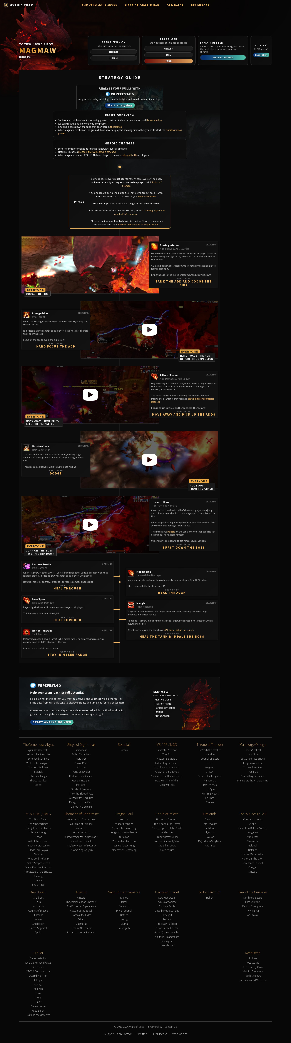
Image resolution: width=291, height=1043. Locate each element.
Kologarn (38, 980)
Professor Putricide (167, 923)
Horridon (210, 754)
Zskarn (81, 919)
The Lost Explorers (38, 767)
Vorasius (167, 754)
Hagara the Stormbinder (124, 832)
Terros (124, 902)
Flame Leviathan (38, 958)
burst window (154, 120)
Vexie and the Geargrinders (81, 819)
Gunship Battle (167, 906)
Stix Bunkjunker (81, 832)
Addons (253, 958)
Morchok (124, 819)
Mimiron (38, 988)
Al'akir (252, 823)
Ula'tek (38, 784)
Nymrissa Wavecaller (38, 750)
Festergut (167, 915)
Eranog (124, 897)
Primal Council (124, 910)
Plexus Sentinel (252, 750)
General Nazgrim (81, 780)
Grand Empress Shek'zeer (38, 867)
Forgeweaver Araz (252, 763)
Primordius (210, 780)
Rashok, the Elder (81, 915)
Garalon (38, 854)
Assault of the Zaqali (81, 910)
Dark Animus (210, 784)
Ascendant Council (252, 863)
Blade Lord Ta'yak (38, 850)
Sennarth (124, 906)
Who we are (179, 1034)
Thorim (38, 997)
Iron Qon (210, 789)
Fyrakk (38, 932)
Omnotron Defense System (252, 828)
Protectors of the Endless (38, 871)
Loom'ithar (253, 754)
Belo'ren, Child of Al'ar (167, 780)
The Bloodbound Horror (167, 823)
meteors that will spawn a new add (97, 152)
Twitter (142, 1034)
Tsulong (38, 876)
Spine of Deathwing (124, 845)
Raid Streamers (253, 975)
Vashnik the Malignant (38, 763)
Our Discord (159, 1034)
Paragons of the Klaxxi (81, 802)
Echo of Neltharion (81, 928)
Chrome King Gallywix (81, 850)
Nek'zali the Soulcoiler (38, 754)
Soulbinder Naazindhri (253, 758)
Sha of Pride (81, 763)
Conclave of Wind (252, 819)
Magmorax (81, 923)
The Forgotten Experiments (81, 906)
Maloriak (252, 845)
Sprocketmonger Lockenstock (81, 837)
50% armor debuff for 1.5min (178, 629)
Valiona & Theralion (252, 858)
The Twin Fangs (38, 776)
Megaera (209, 767)
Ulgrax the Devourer (167, 819)
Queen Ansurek (167, 850)
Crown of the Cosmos (167, 771)
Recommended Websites (253, 980)
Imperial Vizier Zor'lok (38, 845)
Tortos (209, 763)
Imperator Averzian (167, 750)
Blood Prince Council (166, 928)
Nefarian (252, 850)
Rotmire (124, 750)
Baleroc (210, 837)
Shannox (209, 819)
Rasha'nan (167, 832)
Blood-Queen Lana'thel (166, 932)
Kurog (124, 919)
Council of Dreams (38, 910)
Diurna (124, 923)
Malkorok (81, 784)
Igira (38, 902)
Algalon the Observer (38, 1015)
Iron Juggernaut (81, 771)
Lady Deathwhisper (167, 902)
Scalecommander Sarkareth (81, 932)
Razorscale (38, 967)
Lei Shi (38, 880)
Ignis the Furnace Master (38, 962)
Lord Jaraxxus (252, 902)
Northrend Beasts (252, 897)
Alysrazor (210, 832)
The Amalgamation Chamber (81, 902)
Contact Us (170, 1026)
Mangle (171, 531)
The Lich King (167, 945)
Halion (209, 897)
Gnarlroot (38, 897)
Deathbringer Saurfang (167, 910)
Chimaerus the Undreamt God (167, 776)
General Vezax (38, 1006)
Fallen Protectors (81, 754)
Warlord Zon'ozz (124, 823)
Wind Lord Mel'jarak (38, 858)
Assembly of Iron (38, 975)
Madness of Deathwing (124, 850)
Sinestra (252, 871)
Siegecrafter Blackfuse (81, 798)
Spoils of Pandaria (81, 789)
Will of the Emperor (38, 841)
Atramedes (252, 837)
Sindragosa (167, 941)
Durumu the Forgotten (209, 776)
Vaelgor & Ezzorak (167, 758)
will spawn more (146, 196)
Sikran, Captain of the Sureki (167, 828)
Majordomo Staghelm (209, 841)
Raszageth (124, 928)
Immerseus (81, 750)
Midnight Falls (166, 784)
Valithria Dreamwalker (167, 937)
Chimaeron (253, 841)
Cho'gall (252, 867)
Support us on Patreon (118, 1034)
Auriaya (38, 984)
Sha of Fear (38, 884)
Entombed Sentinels (38, 758)
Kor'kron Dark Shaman (81, 776)
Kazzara (81, 897)
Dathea (124, 915)
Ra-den (210, 802)
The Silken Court (167, 845)
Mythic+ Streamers (253, 971)
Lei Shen (209, 798)
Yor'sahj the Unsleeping (124, 828)
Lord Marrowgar (167, 897)
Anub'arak (252, 915)
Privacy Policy (154, 1026)
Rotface (167, 919)
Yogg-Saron (38, 1010)
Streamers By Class (252, 967)
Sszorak (38, 771)
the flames (116, 126)
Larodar (38, 915)
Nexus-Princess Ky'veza (166, 841)
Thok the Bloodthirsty (81, 793)
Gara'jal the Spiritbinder (38, 828)
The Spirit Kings (38, 832)
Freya (38, 993)
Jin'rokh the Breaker (210, 750)
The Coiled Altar (38, 780)
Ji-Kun (209, 771)
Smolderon (38, 923)
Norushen (81, 758)
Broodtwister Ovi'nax (167, 837)
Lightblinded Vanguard (167, 767)
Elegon (38, 837)
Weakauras (253, 962)
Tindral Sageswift (38, 928)
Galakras (81, 767)
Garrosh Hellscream (81, 806)
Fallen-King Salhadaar (167, 763)
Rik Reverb (81, 828)
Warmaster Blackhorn (124, 841)
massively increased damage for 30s (137, 224)
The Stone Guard (38, 819)
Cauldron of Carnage (81, 823)
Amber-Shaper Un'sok (38, 863)
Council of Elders (210, 758)
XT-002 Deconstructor (38, 971)
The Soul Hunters (252, 767)
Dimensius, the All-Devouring (252, 780)
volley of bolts (129, 155)
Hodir (38, 1002)
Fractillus (253, 771)
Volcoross (38, 906)
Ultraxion (124, 837)
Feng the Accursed (38, 823)
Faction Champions (252, 906)
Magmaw (253, 832)
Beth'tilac (210, 828)
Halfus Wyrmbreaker (253, 854)
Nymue (38, 919)
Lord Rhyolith (209, 823)
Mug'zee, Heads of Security (81, 845)
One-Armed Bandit (81, 841)
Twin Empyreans (210, 793)
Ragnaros (210, 845)
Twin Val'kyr (252, 910)
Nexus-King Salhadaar (253, 776)
